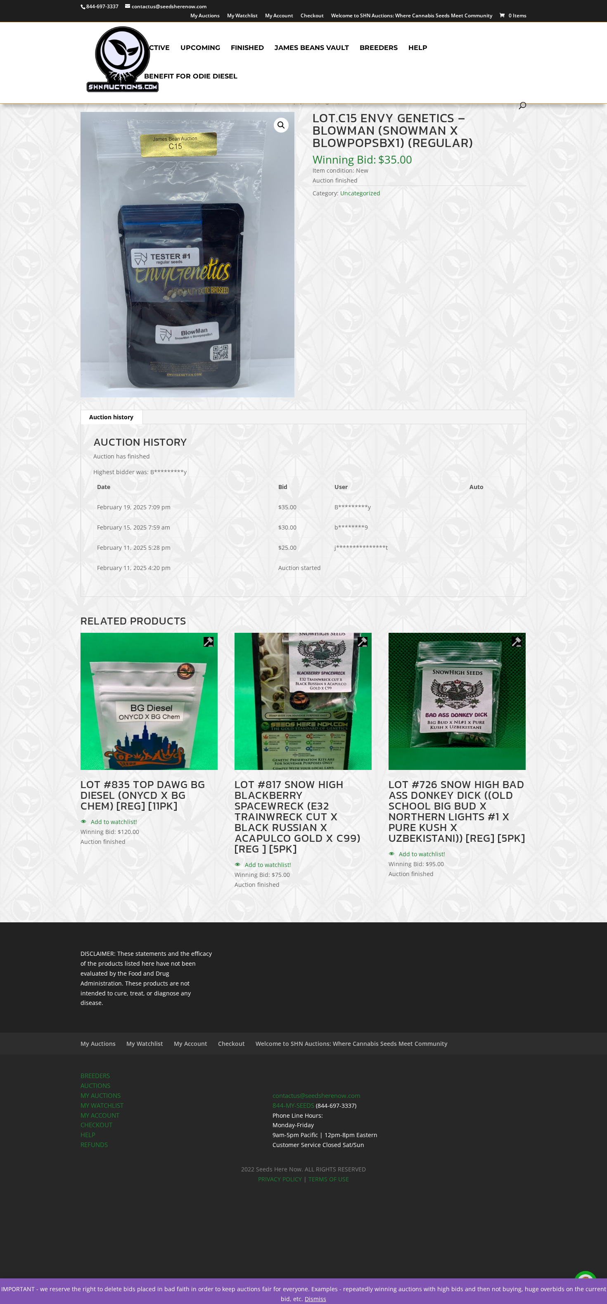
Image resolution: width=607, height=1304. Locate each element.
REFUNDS (94, 1144)
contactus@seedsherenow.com (316, 1095)
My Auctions (205, 16)
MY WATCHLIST (102, 1105)
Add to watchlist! (113, 822)
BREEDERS (95, 1075)
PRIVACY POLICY (280, 1179)
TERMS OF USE (328, 1179)
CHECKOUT (96, 1125)
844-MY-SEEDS (293, 1105)
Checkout (312, 16)
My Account (279, 16)
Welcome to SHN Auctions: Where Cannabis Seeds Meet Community (411, 16)
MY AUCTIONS (101, 1095)
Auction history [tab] (111, 417)
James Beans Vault (312, 48)
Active (157, 48)
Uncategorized (360, 193)
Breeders (379, 48)
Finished (247, 48)
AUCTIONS (95, 1085)
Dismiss (315, 1299)
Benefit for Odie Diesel (190, 77)
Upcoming (200, 48)
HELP (88, 1135)
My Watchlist (242, 16)
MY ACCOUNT (100, 1115)
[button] (281, 125)
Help (417, 48)
